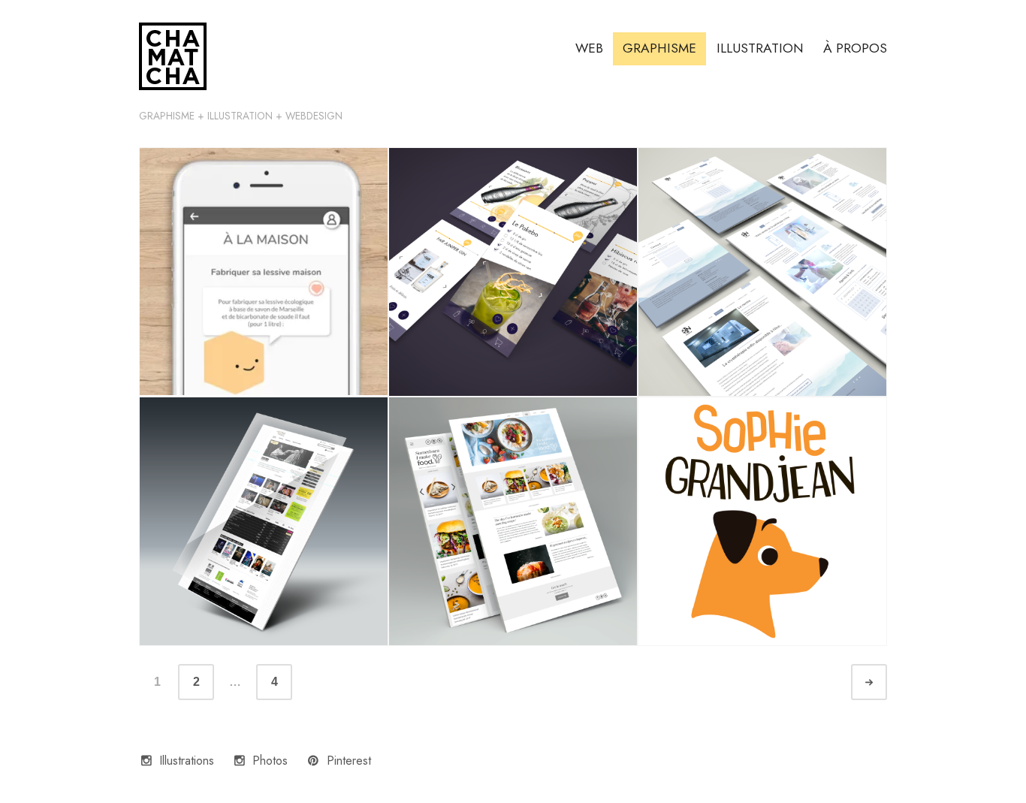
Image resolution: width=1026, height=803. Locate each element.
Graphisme (659, 48)
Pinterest (349, 760)
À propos (855, 48)
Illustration (760, 48)
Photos (270, 760)
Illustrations (186, 760)
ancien (882, 682)
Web (589, 48)
